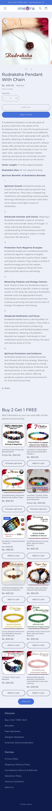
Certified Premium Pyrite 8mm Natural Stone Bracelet (37, 543)
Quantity (6, 93)
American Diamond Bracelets (19, 743)
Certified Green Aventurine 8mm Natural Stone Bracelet (38, 633)
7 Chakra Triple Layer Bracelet (11, 678)
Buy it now (26, 114)
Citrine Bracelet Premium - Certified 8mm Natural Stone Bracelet (13, 633)
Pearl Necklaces (12, 731)
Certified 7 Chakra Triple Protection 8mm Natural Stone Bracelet (37, 497)
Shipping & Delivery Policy (17, 764)
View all (26, 701)
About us (9, 787)
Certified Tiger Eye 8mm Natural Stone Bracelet (37, 589)
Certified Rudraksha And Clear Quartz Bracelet (12, 589)
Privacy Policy (11, 759)
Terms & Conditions (14, 781)
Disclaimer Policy (13, 776)
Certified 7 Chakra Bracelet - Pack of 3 (13, 542)
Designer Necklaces (14, 737)
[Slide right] (31, 69)
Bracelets (9, 726)
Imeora (29, 804)
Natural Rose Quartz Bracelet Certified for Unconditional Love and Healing (37, 680)
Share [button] (7, 388)
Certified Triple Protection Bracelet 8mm (13, 451)
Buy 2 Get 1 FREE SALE (16, 720)
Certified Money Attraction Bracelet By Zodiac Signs (13, 496)
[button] (5, 8)
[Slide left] (20, 69)
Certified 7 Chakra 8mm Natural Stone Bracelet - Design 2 (37, 452)
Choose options (13, 463)
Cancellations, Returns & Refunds (21, 770)
